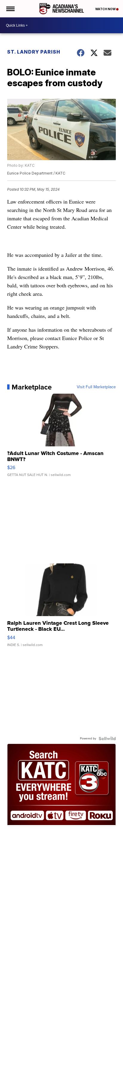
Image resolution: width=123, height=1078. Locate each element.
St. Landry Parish (33, 52)
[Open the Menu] (10, 8)
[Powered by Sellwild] (107, 738)
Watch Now (105, 9)
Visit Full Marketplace (96, 387)
